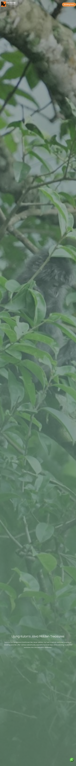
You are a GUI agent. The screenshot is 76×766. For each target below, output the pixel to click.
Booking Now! (69, 4)
